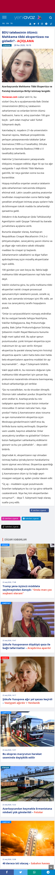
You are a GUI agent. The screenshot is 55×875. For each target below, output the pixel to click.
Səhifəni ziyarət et (38, 512)
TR (11, 23)
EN (7, 23)
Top (51, 867)
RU (3, 23)
